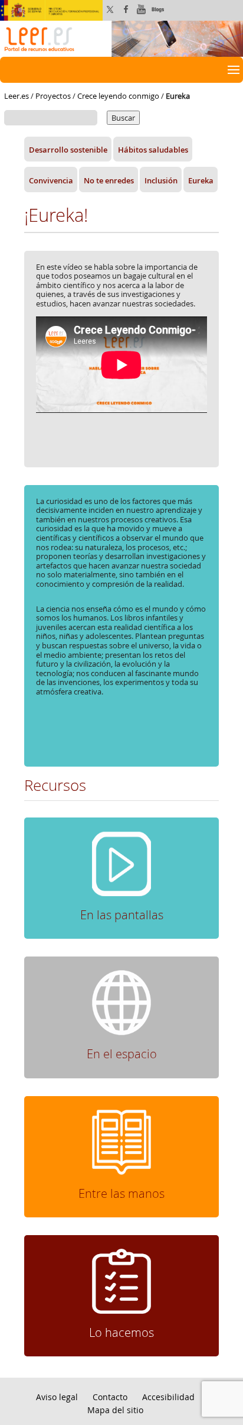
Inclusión (161, 180)
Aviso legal (57, 1397)
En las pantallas (121, 915)
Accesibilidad (168, 1397)
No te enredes (109, 180)
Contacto (110, 1397)
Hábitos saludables (153, 149)
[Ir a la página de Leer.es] (121, 38)
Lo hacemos (121, 1332)
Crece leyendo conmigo (118, 96)
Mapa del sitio (115, 1410)
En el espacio (122, 1054)
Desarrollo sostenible (68, 149)
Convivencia (51, 180)
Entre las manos (121, 1193)
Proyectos (53, 96)
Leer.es (16, 96)
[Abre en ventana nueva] (121, 1281)
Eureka (201, 180)
